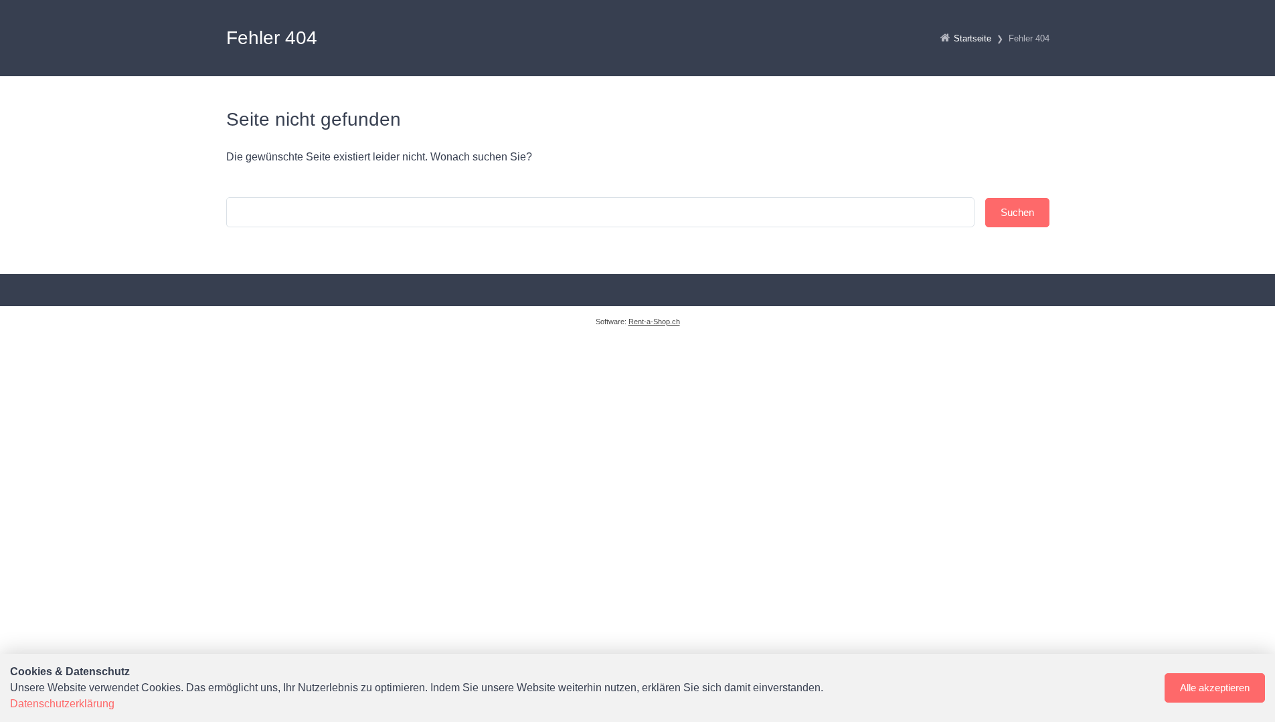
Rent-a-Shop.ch (654, 322)
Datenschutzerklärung (62, 703)
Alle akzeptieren (1215, 687)
